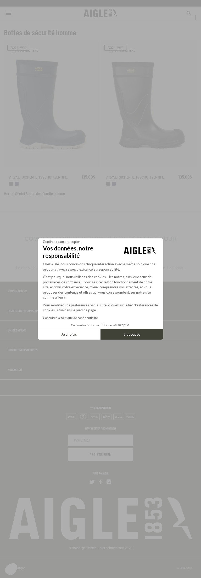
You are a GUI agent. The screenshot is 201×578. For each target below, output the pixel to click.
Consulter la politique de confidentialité (70, 318)
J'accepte (132, 334)
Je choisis (69, 334)
